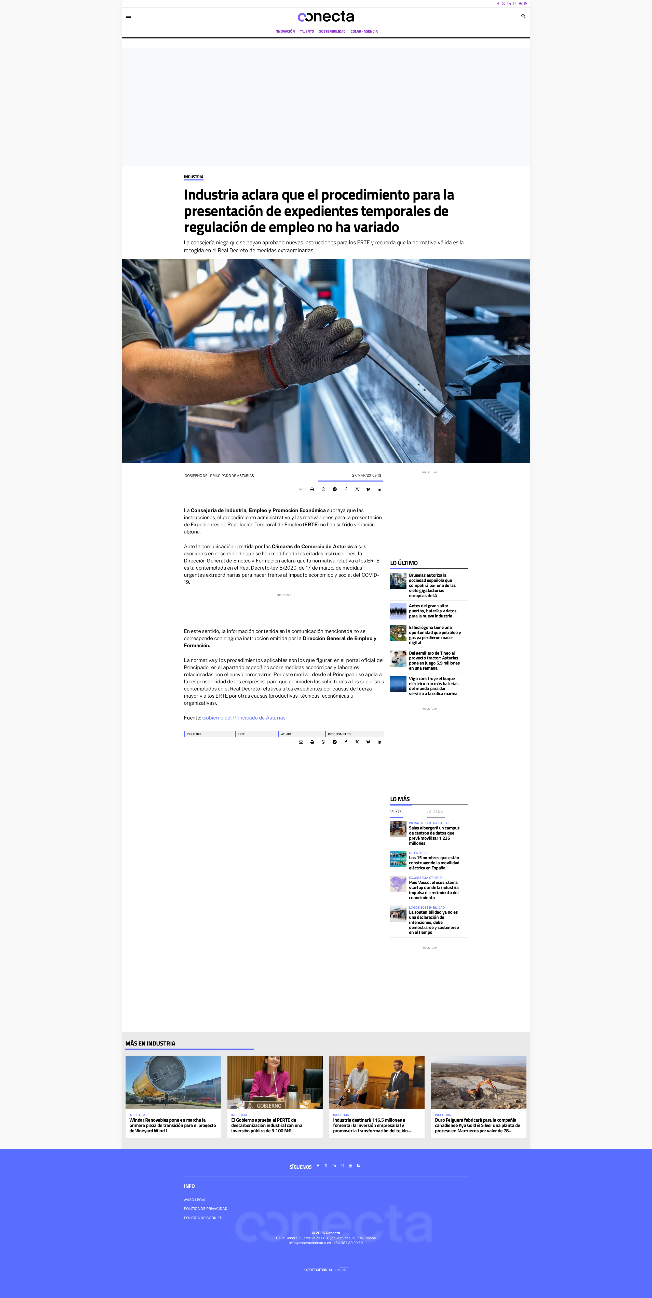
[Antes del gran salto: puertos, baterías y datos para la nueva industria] (398, 611)
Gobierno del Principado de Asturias (243, 718)
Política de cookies (203, 1218)
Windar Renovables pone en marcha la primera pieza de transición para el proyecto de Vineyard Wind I (172, 1125)
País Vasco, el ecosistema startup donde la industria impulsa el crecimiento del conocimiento (433, 890)
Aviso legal (195, 1200)
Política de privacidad (205, 1209)
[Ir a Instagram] (514, 4)
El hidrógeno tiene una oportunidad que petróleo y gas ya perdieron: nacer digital (435, 635)
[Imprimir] (312, 489)
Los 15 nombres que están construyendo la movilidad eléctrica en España (434, 862)
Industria (193, 177)
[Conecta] (326, 16)
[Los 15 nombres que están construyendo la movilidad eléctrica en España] (398, 859)
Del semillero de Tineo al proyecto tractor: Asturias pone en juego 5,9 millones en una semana (434, 660)
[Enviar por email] (301, 489)
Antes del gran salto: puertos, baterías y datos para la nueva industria (433, 610)
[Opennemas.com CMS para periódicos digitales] (326, 1269)
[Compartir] (323, 489)
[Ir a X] (503, 4)
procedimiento (339, 734)
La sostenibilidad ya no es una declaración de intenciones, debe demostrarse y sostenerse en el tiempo (434, 922)
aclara (286, 734)
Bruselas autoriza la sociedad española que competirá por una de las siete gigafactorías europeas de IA (432, 585)
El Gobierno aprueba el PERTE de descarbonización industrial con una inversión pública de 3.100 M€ (266, 1125)
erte (241, 734)
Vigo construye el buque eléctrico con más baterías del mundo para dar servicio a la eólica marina (433, 686)
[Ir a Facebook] (498, 4)
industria (194, 734)
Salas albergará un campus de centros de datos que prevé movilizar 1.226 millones (434, 835)
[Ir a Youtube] (520, 4)
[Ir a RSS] (525, 4)
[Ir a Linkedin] (509, 4)
